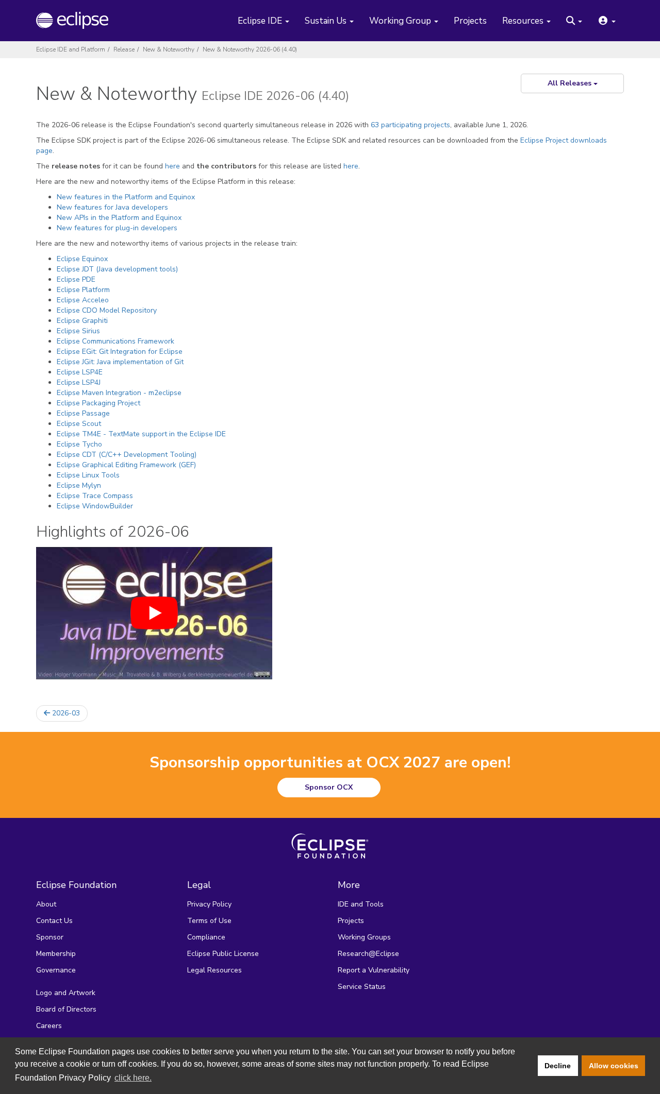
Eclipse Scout (79, 424)
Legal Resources (214, 970)
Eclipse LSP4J (79, 382)
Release (124, 49)
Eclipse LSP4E (80, 372)
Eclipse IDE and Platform (70, 49)
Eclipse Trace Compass (95, 496)
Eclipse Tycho (79, 444)
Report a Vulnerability (373, 970)
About (46, 904)
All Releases (570, 83)
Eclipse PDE (76, 279)
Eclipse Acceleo (83, 300)
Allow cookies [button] (613, 1066)
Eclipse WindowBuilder (95, 506)
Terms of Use (209, 921)
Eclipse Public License (223, 954)
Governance (56, 970)
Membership (56, 954)
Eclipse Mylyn (79, 485)
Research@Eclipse (368, 954)
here (172, 166)
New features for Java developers (112, 207)
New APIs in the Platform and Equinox (119, 218)
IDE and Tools (361, 904)
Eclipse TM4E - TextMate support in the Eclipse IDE (141, 434)
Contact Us (54, 921)
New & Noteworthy (168, 49)
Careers (49, 1026)
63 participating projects (410, 125)
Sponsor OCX (329, 787)
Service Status (362, 987)
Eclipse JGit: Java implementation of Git (120, 362)
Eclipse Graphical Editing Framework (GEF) (126, 465)
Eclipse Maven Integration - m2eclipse (119, 393)
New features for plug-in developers (117, 228)
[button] (574, 21)
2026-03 (65, 713)
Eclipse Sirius (78, 331)
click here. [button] (133, 1077)
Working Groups (364, 937)
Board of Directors (66, 1009)
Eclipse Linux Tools (88, 475)
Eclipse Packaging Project (98, 403)
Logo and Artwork (65, 993)
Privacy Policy (209, 904)
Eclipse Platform (83, 290)
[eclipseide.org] (78, 20)
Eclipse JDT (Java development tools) (117, 269)
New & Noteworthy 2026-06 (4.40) (250, 49)
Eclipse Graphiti (82, 321)
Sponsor (49, 937)
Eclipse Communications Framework (115, 341)
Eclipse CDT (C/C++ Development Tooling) (126, 454)
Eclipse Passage (83, 413)
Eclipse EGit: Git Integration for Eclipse (120, 351)
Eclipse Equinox (82, 259)
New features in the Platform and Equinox (126, 197)
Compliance (206, 937)
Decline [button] (557, 1066)
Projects (470, 21)
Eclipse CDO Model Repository (107, 310)
